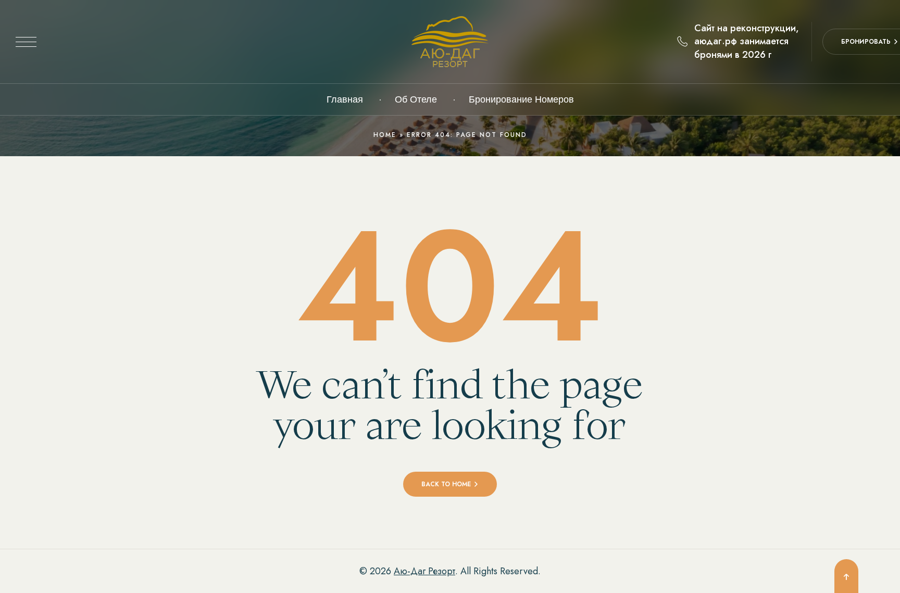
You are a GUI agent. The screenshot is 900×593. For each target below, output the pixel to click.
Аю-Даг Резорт (424, 571)
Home (384, 135)
